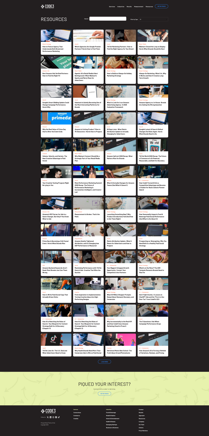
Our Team (141, 424)
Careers (141, 427)
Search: (86, 18)
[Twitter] (48, 417)
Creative (75, 418)
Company (141, 421)
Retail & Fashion (110, 415)
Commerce (76, 415)
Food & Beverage (111, 412)
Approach (142, 415)
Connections (77, 412)
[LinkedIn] (51, 417)
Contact (141, 409)
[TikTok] (59, 417)
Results (129, 6)
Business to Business (112, 427)
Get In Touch (162, 6)
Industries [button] (120, 6)
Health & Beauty (110, 421)
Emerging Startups (111, 424)
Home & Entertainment (112, 418)
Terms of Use (51, 423)
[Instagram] (53, 417)
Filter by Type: (134, 19)
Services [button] (112, 6)
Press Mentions (143, 430)
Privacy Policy (44, 423)
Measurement (138, 6)
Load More (104, 362)
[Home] (47, 6)
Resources (149, 6)
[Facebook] (56, 417)
